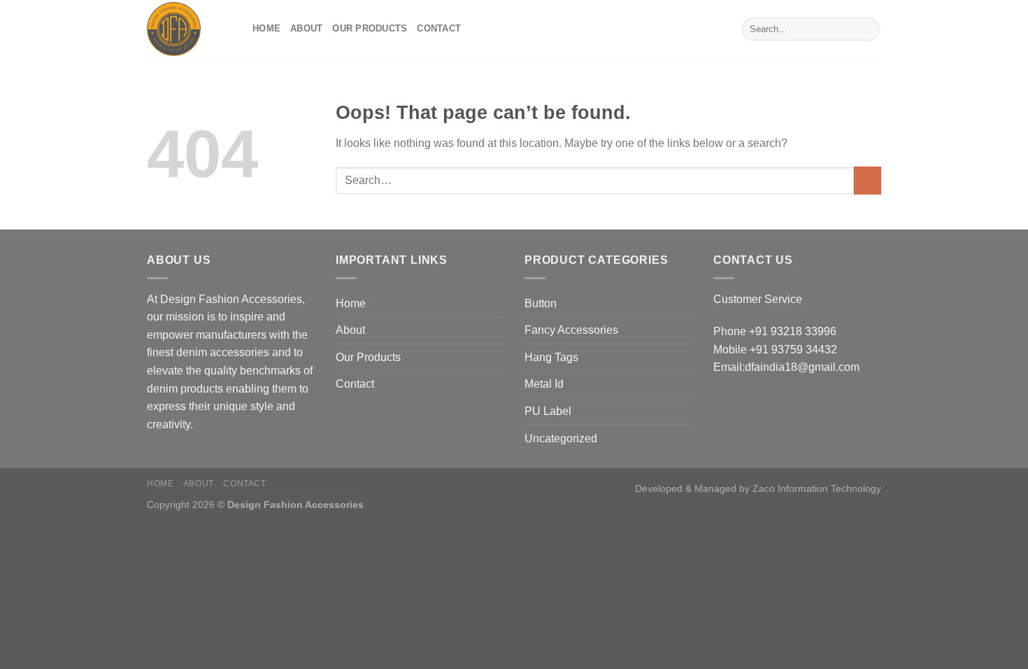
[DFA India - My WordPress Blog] (189, 29)
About (306, 28)
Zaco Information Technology (816, 488)
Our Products (369, 28)
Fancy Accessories (571, 330)
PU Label (547, 411)
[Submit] (866, 29)
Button (540, 303)
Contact (439, 28)
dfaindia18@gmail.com (802, 367)
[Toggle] (686, 303)
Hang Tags (551, 357)
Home (266, 28)
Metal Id (544, 384)
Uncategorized (560, 438)
